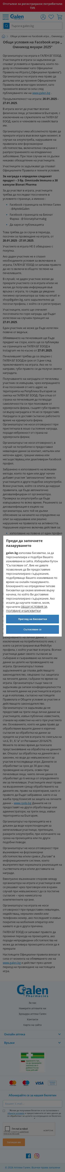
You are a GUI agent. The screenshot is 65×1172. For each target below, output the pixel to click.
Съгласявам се (32, 629)
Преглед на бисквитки (32, 619)
